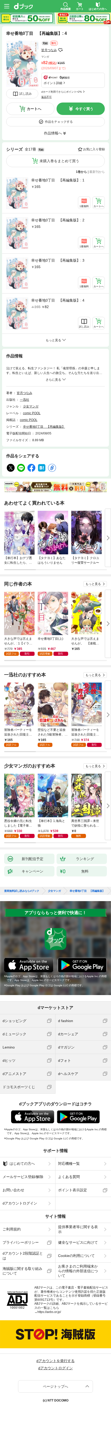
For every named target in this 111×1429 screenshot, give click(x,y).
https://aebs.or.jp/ (49, 1312)
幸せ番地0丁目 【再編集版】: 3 (57, 260)
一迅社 (24, 400)
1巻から (81, 171)
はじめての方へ (22, 1163)
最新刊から (97, 171)
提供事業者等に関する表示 (78, 1229)
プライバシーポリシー (21, 1242)
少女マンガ (30, 406)
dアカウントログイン (20, 1203)
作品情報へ (53, 133)
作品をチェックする (59, 122)
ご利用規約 (12, 1229)
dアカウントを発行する (55, 1361)
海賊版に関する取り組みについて (22, 1271)
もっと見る (93, 584)
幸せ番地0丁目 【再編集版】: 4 (57, 300)
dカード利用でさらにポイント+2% (61, 91)
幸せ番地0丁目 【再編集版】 (44, 426)
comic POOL (32, 413)
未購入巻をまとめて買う (59, 161)
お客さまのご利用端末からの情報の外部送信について (78, 1271)
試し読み (25, 94)
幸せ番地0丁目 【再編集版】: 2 (57, 220)
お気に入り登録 (94, 149)
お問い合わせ (13, 1190)
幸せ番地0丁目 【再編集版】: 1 (57, 180)
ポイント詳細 (53, 83)
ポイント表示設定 (72, 1190)
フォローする (60, 50)
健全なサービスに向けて (78, 1242)
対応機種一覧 (69, 1163)
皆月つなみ (49, 50)
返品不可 (46, 97)
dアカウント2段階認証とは (23, 1255)
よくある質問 (69, 1177)
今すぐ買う (84, 109)
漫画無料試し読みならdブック (21, 891)
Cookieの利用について (76, 1256)
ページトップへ (55, 1386)
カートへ (34, 109)
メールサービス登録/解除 (23, 1177)
